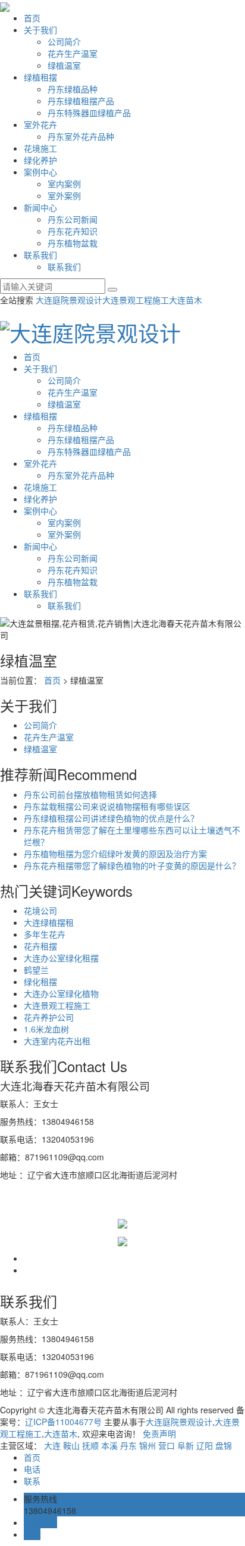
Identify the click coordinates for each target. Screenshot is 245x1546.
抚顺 (90, 1445)
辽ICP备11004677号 (63, 1422)
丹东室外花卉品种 (81, 136)
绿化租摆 (40, 981)
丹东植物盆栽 (73, 243)
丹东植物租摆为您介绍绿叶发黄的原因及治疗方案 (115, 853)
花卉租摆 (40, 946)
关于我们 (40, 30)
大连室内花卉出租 (57, 1041)
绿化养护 (40, 160)
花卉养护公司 (49, 1017)
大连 (52, 1445)
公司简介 (64, 41)
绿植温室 (64, 65)
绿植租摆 (40, 77)
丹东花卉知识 (73, 231)
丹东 (128, 1445)
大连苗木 (185, 300)
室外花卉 (40, 124)
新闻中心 (40, 207)
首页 (32, 18)
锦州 (147, 1445)
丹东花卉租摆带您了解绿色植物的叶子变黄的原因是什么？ (132, 865)
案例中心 (40, 172)
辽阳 (204, 1445)
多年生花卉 (44, 934)
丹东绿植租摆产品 (81, 101)
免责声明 (159, 1433)
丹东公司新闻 (73, 219)
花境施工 (40, 148)
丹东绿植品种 (73, 89)
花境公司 (40, 910)
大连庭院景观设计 (69, 300)
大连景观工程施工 (135, 300)
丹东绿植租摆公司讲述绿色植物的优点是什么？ (111, 818)
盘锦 (223, 1445)
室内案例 (64, 184)
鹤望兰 (36, 970)
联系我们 (40, 255)
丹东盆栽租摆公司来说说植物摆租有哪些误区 (107, 806)
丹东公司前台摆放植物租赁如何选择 (90, 794)
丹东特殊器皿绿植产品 (89, 112)
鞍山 (71, 1445)
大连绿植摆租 (49, 922)
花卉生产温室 (73, 53)
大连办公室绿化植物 (61, 993)
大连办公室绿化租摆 (61, 958)
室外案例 (64, 195)
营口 (166, 1445)
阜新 (185, 1445)
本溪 (109, 1445)
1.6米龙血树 (46, 1029)
